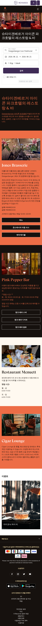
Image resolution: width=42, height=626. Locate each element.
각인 (21, 611)
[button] (21, 505)
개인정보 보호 (21, 609)
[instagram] (18, 574)
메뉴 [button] (21, 220)
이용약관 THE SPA (21, 620)
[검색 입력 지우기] (36, 50)
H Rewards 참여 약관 (21, 614)
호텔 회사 (21, 616)
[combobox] (21, 50)
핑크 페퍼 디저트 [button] (21, 319)
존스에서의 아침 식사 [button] (21, 227)
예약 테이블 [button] (21, 235)
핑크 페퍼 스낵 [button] (21, 312)
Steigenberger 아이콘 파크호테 (14, 113)
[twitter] (24, 574)
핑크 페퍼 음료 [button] (21, 327)
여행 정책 (21, 618)
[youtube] (30, 574)
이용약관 (21, 623)
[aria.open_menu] (38, 9)
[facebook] (12, 574)
